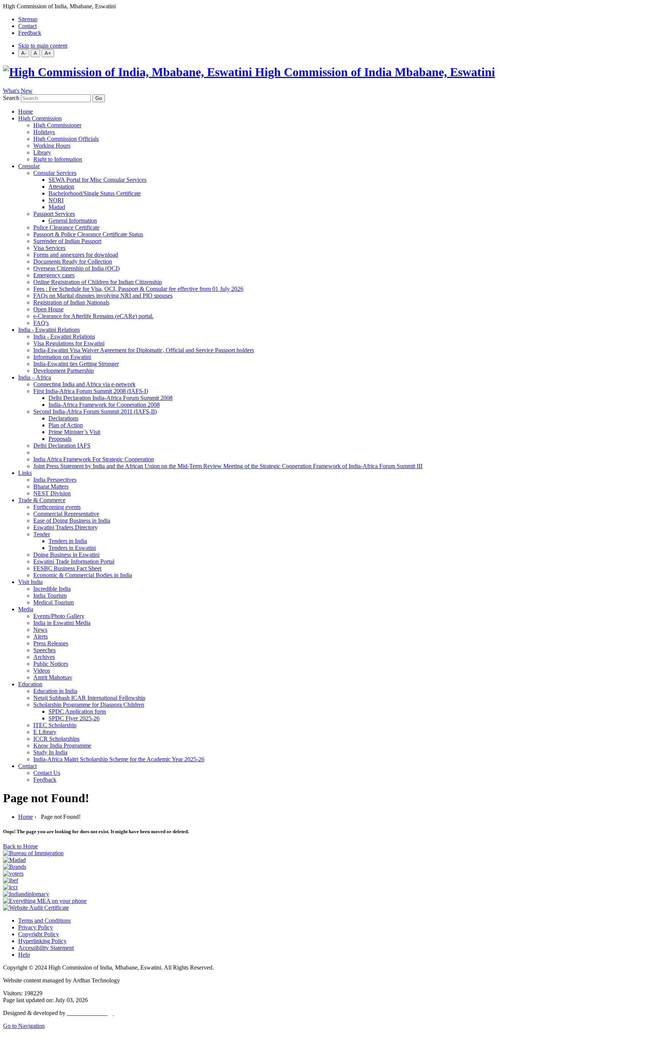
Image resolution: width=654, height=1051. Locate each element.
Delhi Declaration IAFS (61, 445)
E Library (44, 732)
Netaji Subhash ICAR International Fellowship (89, 698)
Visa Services (49, 248)
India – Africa (34, 377)
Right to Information (57, 159)
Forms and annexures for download (75, 254)
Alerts (40, 636)
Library (42, 152)
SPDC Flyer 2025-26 (74, 718)
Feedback (29, 33)
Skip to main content (42, 45)
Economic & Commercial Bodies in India (82, 575)
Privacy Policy (35, 927)
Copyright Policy (38, 934)
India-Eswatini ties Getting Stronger (76, 364)
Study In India (50, 752)
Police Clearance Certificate (66, 227)
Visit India (30, 582)
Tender (41, 534)
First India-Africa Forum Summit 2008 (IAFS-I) (90, 391)
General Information (72, 220)
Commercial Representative (66, 514)
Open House (48, 309)
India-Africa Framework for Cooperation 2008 (104, 404)
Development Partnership (63, 370)
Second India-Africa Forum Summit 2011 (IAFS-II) (95, 411)
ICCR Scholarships (56, 739)
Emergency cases (54, 275)
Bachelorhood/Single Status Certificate (94, 193)
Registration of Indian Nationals (71, 302)
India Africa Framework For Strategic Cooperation (93, 459)
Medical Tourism (53, 602)
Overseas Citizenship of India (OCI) (76, 268)
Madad (56, 207)
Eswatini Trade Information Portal (73, 561)
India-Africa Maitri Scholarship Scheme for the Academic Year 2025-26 (118, 759)
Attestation (61, 186)
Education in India (55, 691)
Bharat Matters (51, 486)
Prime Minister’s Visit (74, 432)
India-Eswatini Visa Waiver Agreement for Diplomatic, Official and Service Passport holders (143, 350)
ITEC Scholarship (54, 725)
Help (24, 954)
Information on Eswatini (62, 357)
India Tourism (50, 595)
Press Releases (50, 643)
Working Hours (51, 145)
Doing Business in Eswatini (66, 554)
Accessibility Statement (46, 948)
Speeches (44, 650)
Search (11, 98)
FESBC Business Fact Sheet (67, 568)
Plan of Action (65, 425)
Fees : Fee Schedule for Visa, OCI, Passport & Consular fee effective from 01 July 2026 (138, 289)
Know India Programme (62, 745)
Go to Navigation (24, 1026)
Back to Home (20, 846)
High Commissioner (57, 125)
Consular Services (54, 173)
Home (25, 111)
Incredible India (52, 589)
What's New (18, 90)
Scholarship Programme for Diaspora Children (88, 704)
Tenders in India (67, 541)
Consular (29, 166)
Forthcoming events (57, 507)
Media (25, 609)
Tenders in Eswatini (72, 548)
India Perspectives (54, 479)
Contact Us (46, 773)
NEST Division (52, 493)
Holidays (44, 132)
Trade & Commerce (41, 500)
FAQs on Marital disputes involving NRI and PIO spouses (103, 295)
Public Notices (50, 664)
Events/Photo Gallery (58, 616)
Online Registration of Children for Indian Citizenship (97, 282)
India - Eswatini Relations (49, 329)
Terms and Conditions (44, 920)
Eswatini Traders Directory (65, 527)
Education (30, 684)
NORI (56, 200)
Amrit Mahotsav (52, 677)
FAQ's (41, 323)
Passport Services (54, 214)
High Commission (40, 118)
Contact (27, 26)
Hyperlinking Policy (42, 941)
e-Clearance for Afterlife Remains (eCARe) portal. (93, 316)
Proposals (60, 439)
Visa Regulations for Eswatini (68, 343)
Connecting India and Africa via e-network (84, 384)
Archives (44, 657)
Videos (41, 670)
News (40, 629)
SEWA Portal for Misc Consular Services (97, 179)
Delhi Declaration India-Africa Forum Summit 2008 (110, 398)
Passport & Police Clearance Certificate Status (88, 234)
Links (25, 473)
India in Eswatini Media (61, 623)
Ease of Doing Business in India (71, 520)
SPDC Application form (77, 711)
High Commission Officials (66, 139)
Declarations (63, 418)
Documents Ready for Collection (72, 261)
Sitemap (27, 19)
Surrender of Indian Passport (67, 241)
